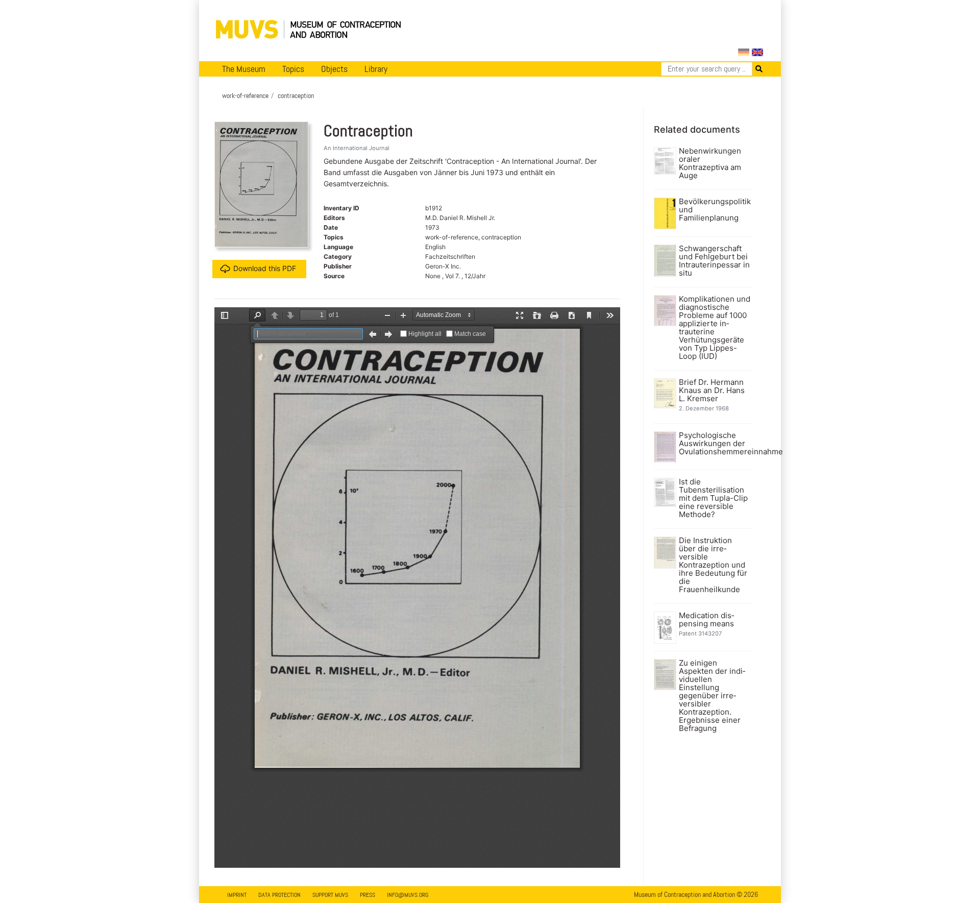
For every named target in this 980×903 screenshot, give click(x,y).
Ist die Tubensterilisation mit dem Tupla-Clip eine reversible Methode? (713, 498)
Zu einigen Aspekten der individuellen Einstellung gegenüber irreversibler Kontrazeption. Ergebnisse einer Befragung (712, 696)
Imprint (237, 895)
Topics (293, 69)
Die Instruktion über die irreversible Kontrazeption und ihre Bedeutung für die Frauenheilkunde (713, 565)
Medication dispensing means (706, 620)
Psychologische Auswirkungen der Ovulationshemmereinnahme (715, 443)
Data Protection (279, 895)
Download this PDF (264, 268)
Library (375, 69)
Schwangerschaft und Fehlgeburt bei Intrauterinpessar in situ (714, 261)
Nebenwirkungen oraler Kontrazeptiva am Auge (710, 163)
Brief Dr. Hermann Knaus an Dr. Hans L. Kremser (712, 390)
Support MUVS (330, 895)
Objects (334, 69)
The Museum (243, 69)
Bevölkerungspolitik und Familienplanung (715, 210)
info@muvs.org (407, 895)
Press (367, 895)
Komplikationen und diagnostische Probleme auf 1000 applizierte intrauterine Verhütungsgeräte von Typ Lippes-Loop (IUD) (714, 327)
